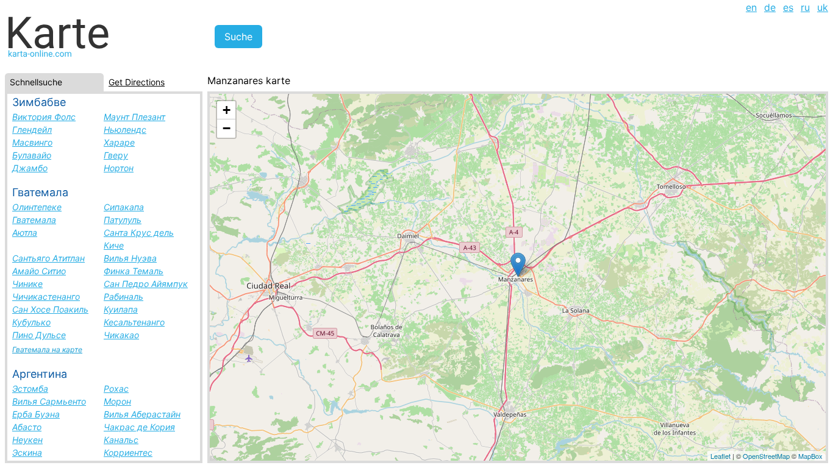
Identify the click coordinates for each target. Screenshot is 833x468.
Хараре (119, 142)
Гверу (116, 155)
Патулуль (122, 219)
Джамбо (30, 168)
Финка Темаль (133, 271)
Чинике (27, 283)
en (751, 7)
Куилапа (121, 309)
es (788, 7)
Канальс (121, 439)
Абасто (26, 427)
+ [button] (227, 110)
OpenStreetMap (766, 456)
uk (822, 7)
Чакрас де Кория (139, 427)
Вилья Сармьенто (49, 401)
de (770, 7)
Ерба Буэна (36, 414)
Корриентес (128, 452)
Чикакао (121, 335)
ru (805, 7)
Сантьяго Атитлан (48, 258)
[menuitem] (751, 7)
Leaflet (720, 456)
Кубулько (31, 322)
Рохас (116, 388)
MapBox (810, 456)
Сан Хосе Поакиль (50, 309)
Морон (117, 401)
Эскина (27, 452)
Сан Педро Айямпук (146, 283)
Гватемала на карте (47, 349)
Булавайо (31, 155)
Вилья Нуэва (130, 258)
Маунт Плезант (134, 117)
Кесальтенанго (134, 322)
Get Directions (137, 82)
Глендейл (32, 129)
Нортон (119, 168)
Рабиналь (123, 296)
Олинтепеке (37, 207)
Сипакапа (124, 207)
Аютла (24, 232)
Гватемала (34, 219)
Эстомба (30, 388)
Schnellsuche (36, 82)
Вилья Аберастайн (142, 414)
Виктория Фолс (44, 117)
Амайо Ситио (39, 271)
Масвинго (32, 142)
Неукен (27, 439)
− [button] (227, 128)
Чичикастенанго (46, 296)
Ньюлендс (125, 129)
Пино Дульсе (39, 335)
